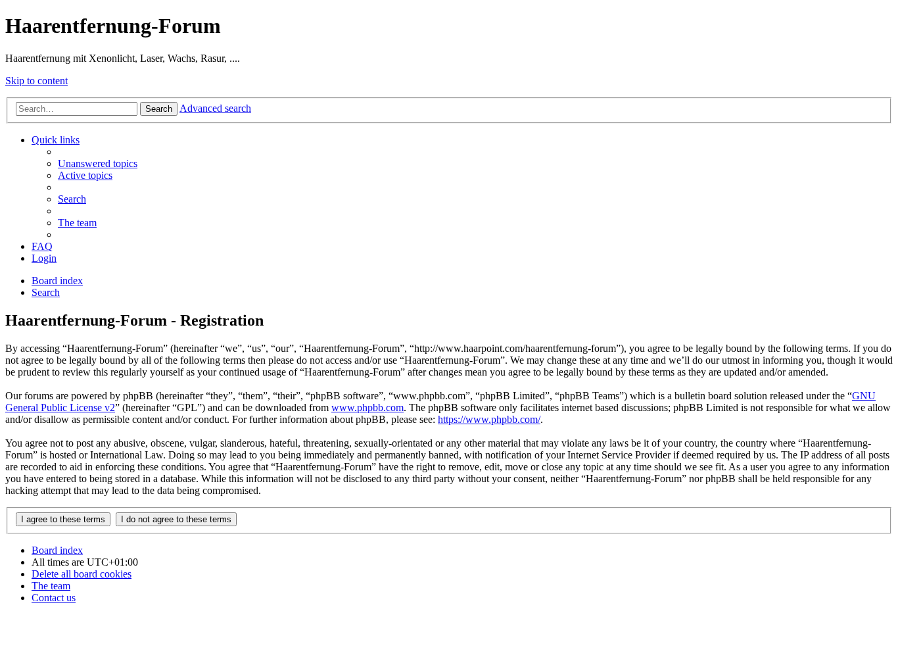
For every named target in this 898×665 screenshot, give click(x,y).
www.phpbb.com (367, 407)
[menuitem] (97, 163)
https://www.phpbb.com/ (489, 419)
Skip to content (36, 80)
